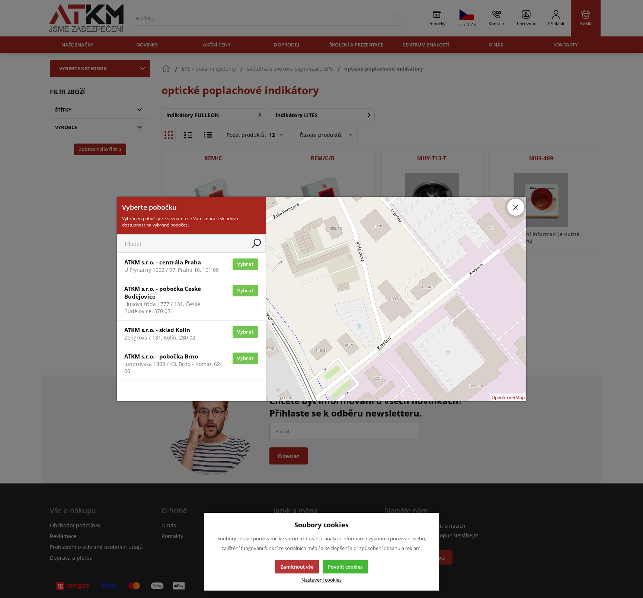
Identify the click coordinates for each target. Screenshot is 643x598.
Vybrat (245, 264)
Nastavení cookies (321, 580)
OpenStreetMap (508, 397)
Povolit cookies (345, 566)
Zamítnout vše (297, 566)
